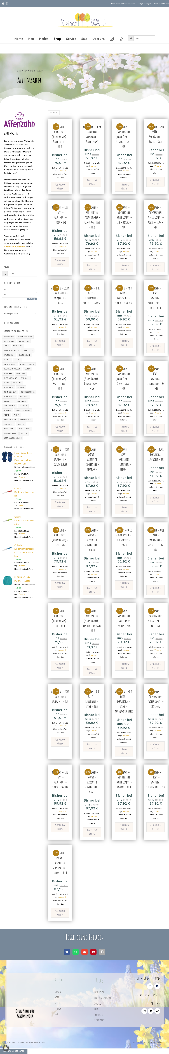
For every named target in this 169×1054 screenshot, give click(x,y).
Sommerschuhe (22, 410)
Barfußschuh (25, 337)
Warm (16, 415)
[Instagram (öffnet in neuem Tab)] (7, 3)
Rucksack (8, 387)
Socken (23, 406)
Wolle (24, 433)
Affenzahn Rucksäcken (14, 247)
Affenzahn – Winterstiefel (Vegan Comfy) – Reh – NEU (60, 618)
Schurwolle (10, 397)
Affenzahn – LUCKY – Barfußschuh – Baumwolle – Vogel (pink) (92, 134)
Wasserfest (26, 420)
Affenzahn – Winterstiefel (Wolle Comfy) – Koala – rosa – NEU (124, 379)
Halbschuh (9, 355)
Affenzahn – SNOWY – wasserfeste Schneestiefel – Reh (155, 779)
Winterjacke (24, 429)
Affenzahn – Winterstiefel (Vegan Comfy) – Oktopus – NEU (124, 618)
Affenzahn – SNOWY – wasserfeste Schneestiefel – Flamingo (92, 459)
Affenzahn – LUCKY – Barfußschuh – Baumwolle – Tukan (60, 295)
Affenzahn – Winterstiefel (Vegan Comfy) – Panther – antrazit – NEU (92, 621)
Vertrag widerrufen (14, 1051)
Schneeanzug (10, 392)
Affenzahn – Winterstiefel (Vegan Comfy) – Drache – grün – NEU (155, 217)
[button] (67, 952)
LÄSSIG (27, 369)
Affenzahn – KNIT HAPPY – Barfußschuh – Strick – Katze (155, 134)
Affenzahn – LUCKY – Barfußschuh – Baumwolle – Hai (156, 454)
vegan (7, 415)
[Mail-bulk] (157, 986)
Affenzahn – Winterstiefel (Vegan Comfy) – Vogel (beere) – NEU (60, 137)
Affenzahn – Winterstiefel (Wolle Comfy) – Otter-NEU (155, 699)
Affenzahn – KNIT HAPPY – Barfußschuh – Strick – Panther (60, 779)
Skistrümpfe (9, 406)
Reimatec (17, 383)
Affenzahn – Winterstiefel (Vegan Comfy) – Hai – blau (155, 618)
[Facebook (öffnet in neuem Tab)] (3, 3)
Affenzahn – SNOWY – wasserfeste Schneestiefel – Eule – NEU (155, 298)
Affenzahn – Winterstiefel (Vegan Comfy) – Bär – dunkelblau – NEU (92, 217)
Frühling (17, 346)
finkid (6, 346)
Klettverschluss (12, 369)
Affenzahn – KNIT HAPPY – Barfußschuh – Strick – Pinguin (123, 295)
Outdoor (21, 373)
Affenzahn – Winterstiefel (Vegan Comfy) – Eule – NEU (60, 537)
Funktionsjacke (11, 350)
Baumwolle (9, 341)
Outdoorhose (10, 378)
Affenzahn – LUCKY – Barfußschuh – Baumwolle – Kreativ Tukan (60, 456)
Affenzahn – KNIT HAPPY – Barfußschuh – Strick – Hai (60, 214)
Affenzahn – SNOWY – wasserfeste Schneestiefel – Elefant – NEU (60, 863)
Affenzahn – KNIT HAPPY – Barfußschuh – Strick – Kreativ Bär (155, 540)
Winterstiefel (10, 433)
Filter (32, 299)
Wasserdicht (10, 420)
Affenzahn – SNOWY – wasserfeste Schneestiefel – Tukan (92, 540)
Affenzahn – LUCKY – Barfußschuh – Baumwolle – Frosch (124, 537)
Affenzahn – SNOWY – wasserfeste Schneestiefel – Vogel (92, 782)
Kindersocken (27, 364)
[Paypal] (151, 1011)
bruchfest (24, 341)
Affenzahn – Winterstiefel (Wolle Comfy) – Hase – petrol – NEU (124, 217)
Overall (25, 378)
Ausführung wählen (60, 186)
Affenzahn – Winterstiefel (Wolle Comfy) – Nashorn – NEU (124, 779)
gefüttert (28, 350)
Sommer (7, 410)
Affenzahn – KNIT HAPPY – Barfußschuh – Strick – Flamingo (92, 295)
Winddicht (8, 424)
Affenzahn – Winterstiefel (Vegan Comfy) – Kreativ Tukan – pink (92, 379)
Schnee (20, 387)
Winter (21, 424)
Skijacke (8, 401)
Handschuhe (24, 355)
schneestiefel (27, 392)
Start (19, 70)
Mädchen (8, 373)
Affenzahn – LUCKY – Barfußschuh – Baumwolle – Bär (60, 697)
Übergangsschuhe (13, 438)
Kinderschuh (10, 364)
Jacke (17, 360)
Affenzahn (9, 337)
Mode (31, 70)
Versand (22, 477)
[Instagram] (150, 986)
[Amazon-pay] (144, 1011)
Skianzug (24, 397)
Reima (6, 383)
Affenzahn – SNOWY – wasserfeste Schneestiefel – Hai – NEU (156, 379)
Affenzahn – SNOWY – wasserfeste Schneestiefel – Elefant (123, 459)
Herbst (7, 360)
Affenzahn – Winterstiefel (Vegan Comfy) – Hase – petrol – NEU (60, 379)
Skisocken (21, 401)
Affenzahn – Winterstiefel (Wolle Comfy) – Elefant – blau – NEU (124, 137)
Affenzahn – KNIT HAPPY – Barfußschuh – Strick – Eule (92, 699)
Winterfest (9, 429)
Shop (25, 70)
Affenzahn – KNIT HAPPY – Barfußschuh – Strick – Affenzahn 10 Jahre (124, 701)
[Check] (157, 1011)
